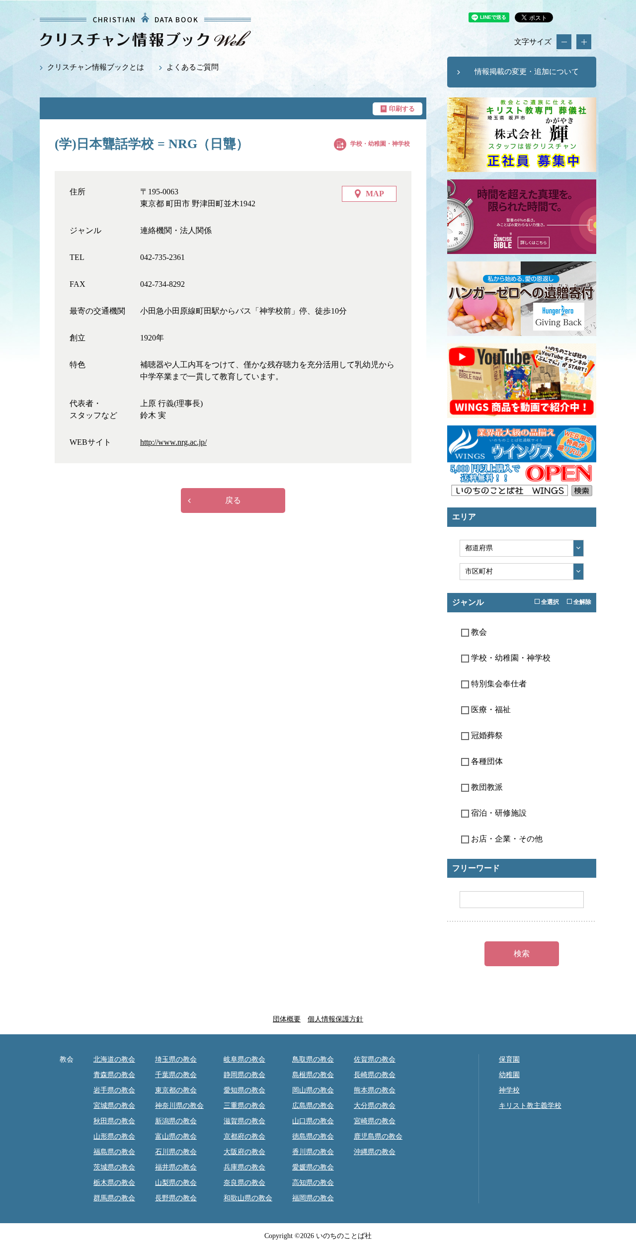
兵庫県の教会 (244, 1167)
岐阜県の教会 (244, 1059)
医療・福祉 (490, 709)
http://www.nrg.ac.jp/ (173, 442)
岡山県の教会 (313, 1090)
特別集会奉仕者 (498, 683)
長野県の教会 (176, 1198)
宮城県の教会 (114, 1105)
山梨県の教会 (176, 1182)
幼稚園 (509, 1075)
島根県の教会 (313, 1075)
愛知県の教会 (244, 1090)
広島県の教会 (313, 1105)
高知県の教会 (313, 1182)
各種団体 (486, 761)
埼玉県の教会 (176, 1059)
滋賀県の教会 (244, 1121)
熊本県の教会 (375, 1090)
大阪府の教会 (244, 1152)
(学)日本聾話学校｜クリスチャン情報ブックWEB (145, 29)
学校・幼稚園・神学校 (380, 143)
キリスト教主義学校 (530, 1105)
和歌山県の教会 (248, 1198)
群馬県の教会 (114, 1198)
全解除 (581, 601)
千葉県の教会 (176, 1075)
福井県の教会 (176, 1167)
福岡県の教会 (313, 1198)
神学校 (509, 1090)
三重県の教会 (244, 1105)
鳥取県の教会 (313, 1059)
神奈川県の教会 (179, 1105)
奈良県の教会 (244, 1182)
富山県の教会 (176, 1136)
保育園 (509, 1059)
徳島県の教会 (313, 1136)
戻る (233, 500)
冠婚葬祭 (486, 735)
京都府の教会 (244, 1136)
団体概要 (287, 1019)
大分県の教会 (375, 1105)
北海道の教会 (114, 1059)
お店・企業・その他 (506, 839)
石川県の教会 (176, 1152)
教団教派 (486, 787)
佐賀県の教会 (375, 1059)
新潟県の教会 (176, 1121)
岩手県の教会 (114, 1090)
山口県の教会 (313, 1121)
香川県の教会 (313, 1152)
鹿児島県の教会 (378, 1136)
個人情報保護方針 (335, 1019)
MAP (375, 193)
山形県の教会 (114, 1136)
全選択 (549, 601)
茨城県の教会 (114, 1167)
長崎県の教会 (375, 1075)
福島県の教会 (114, 1152)
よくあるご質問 (192, 67)
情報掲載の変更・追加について (527, 72)
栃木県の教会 (114, 1182)
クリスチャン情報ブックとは (95, 67)
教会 (478, 632)
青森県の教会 (114, 1075)
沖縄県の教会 (375, 1152)
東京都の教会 (176, 1090)
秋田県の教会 (114, 1121)
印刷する (402, 108)
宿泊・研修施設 (498, 813)
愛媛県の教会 (313, 1167)
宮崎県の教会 (375, 1121)
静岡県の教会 (244, 1075)
